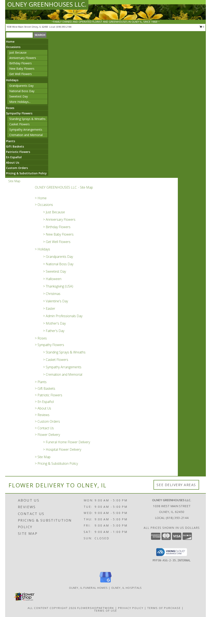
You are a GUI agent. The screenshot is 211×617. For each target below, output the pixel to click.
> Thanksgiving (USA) (58, 286)
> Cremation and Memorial (62, 374)
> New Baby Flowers (58, 234)
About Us (12, 162)
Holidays (12, 80)
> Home (41, 198)
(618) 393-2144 (63, 26)
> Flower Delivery (47, 434)
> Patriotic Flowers (48, 395)
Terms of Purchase (164, 608)
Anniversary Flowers (22, 58)
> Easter (49, 308)
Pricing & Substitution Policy (26, 173)
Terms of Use (105, 610)
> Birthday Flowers (56, 227)
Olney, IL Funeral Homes (88, 588)
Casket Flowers (19, 124)
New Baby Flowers (21, 68)
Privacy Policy (130, 608)
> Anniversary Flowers (59, 219)
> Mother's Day (54, 323)
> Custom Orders (47, 421)
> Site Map (42, 457)
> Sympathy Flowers (49, 345)
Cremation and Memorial (26, 135)
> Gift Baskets (45, 388)
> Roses (41, 338)
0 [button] (203, 26)
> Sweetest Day (54, 271)
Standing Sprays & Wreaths (27, 119)
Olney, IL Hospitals (126, 588)
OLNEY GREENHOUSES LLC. (46, 4)
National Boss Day (21, 91)
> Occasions (44, 204)
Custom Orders (17, 168)
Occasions (13, 47)
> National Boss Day (58, 264)
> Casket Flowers (55, 359)
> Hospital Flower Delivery (62, 449)
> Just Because (54, 212)
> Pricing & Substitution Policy (56, 463)
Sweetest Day (18, 96)
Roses (10, 108)
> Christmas (51, 293)
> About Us (43, 408)
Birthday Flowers (20, 63)
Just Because (18, 52)
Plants (10, 141)
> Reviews (42, 415)
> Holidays (42, 249)
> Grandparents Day (58, 256)
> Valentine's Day (55, 301)
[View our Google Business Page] (105, 583)
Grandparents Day (21, 86)
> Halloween (52, 279)
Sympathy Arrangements (25, 129)
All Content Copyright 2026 (52, 608)
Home (10, 41)
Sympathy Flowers (19, 113)
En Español (14, 157)
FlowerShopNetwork (95, 608)
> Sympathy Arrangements (62, 367)
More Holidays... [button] (19, 102)
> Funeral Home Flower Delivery (66, 442)
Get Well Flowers (20, 74)
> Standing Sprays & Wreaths (64, 352)
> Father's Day (53, 330)
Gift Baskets (15, 146)
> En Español (44, 401)
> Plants (41, 382)
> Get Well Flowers (56, 241)
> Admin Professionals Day (62, 316)
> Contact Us (44, 428)
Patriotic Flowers (18, 152)
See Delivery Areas (176, 484)
